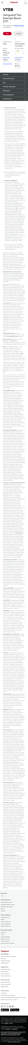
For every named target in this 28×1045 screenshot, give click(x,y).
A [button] (20, 60)
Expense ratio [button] (6, 57)
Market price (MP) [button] (7, 63)
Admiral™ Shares (19, 25)
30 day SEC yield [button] (19, 57)
